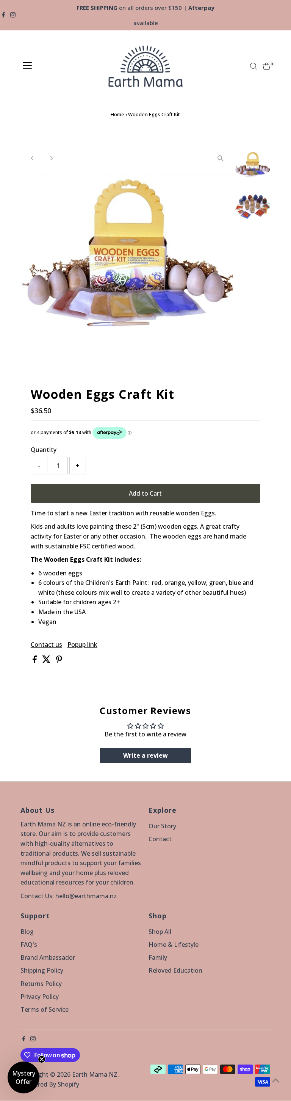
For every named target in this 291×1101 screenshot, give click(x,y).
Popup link (82, 644)
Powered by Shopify (50, 1084)
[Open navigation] (27, 66)
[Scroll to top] (275, 1080)
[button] (23, 1077)
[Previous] (32, 158)
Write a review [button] (145, 755)
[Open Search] (253, 66)
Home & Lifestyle (174, 944)
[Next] (51, 158)
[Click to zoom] (220, 158)
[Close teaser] (41, 1059)
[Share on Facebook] (35, 661)
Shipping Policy (41, 970)
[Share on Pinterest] (59, 661)
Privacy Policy (39, 996)
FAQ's (28, 944)
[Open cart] (267, 66)
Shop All (160, 931)
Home (117, 114)
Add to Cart (145, 493)
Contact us (46, 644)
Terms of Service (44, 1009)
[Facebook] (3, 15)
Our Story (162, 826)
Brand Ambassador (47, 957)
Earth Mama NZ (94, 1074)
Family (158, 957)
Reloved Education (175, 970)
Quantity (43, 449)
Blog (27, 931)
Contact (160, 839)
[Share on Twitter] (47, 661)
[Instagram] (12, 15)
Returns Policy (41, 983)
